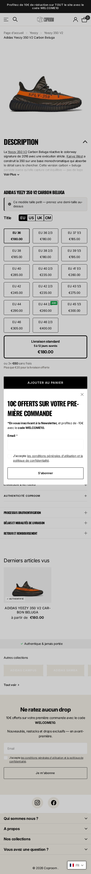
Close (82, 394)
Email (12, 435)
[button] (76, 865)
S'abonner (45, 473)
